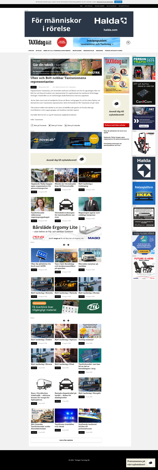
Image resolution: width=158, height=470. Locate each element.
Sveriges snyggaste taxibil (113, 50)
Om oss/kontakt (112, 6)
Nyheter (31, 50)
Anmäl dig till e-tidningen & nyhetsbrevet (57, 50)
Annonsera (99, 50)
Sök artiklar (88, 6)
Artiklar (39, 50)
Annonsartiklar (88, 50)
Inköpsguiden (77, 50)
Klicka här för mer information (105, 2)
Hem (81, 6)
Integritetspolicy (124, 6)
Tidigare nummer (99, 6)
